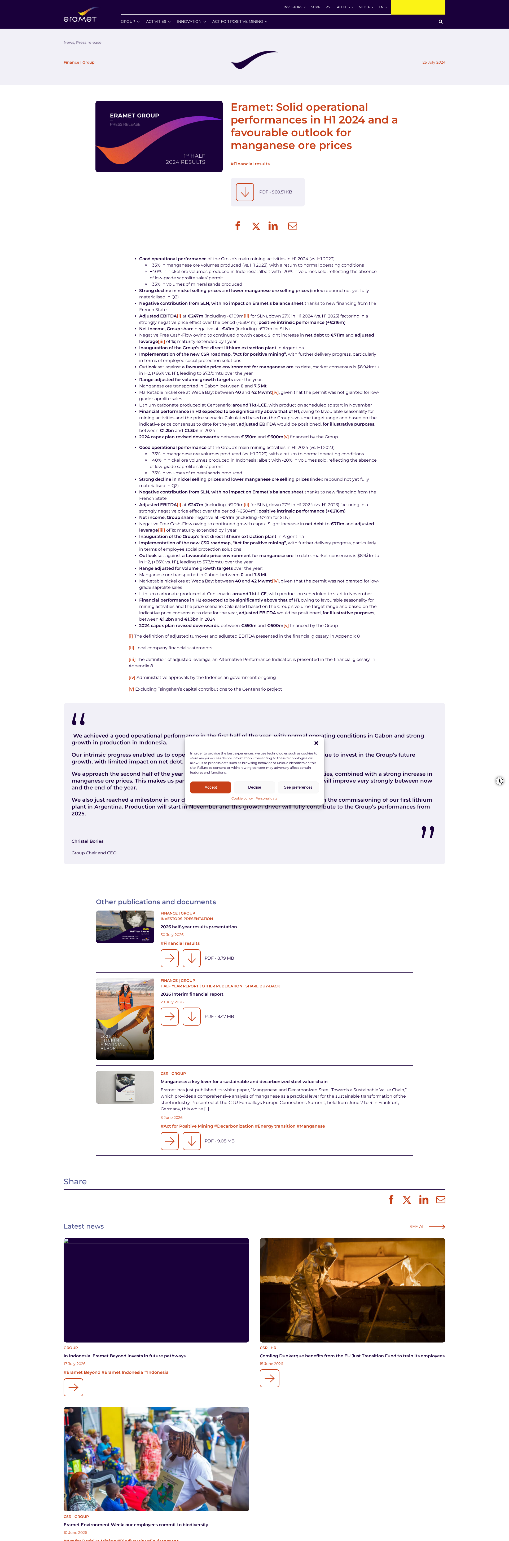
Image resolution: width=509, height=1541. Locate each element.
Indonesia (158, 1372)
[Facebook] (238, 226)
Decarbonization (235, 1126)
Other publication (222, 986)
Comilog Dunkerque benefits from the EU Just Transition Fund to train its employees (352, 1355)
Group (88, 62)
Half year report (180, 986)
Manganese (312, 1126)
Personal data (267, 798)
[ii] (246, 316)
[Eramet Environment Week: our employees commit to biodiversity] (156, 1459)
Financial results (252, 163)
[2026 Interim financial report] (125, 1019)
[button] (316, 743)
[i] (179, 316)
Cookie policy (242, 798)
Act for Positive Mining (188, 1126)
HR (273, 1347)
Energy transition (277, 1126)
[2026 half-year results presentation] (125, 927)
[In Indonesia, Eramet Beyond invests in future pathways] (156, 1290)
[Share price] (418, 7)
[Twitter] (255, 226)
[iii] (161, 341)
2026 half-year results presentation (199, 926)
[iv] (275, 392)
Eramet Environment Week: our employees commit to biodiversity (136, 1524)
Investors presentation (187, 918)
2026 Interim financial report (192, 994)
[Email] (293, 226)
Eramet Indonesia (123, 1372)
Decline (254, 787)
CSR (164, 1073)
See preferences (298, 787)
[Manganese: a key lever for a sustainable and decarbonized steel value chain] (125, 1087)
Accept (211, 787)
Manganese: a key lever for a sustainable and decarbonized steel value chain (244, 1081)
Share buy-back (262, 986)
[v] (286, 436)
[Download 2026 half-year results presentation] (192, 958)
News (69, 42)
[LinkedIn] (273, 226)
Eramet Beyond (83, 1372)
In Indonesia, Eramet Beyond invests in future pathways (125, 1355)
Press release (89, 42)
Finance (71, 62)
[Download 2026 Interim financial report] (192, 1017)
